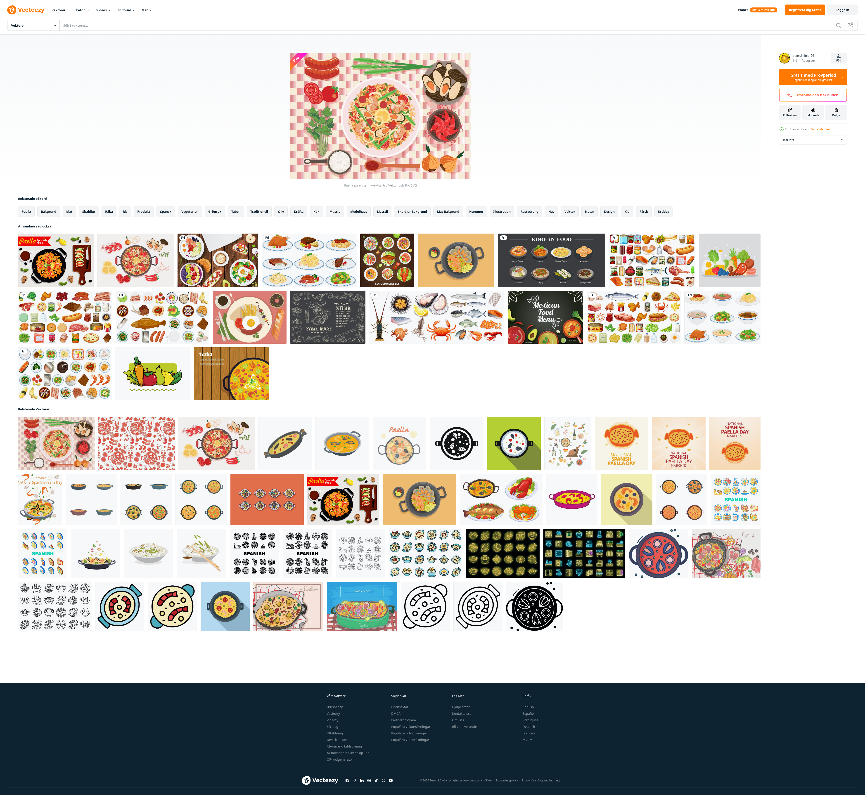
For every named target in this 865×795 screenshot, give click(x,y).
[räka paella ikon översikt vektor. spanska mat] (425, 606)
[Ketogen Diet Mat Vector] (730, 260)
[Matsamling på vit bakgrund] (64, 373)
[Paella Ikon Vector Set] (267, 499)
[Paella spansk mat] (56, 260)
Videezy (332, 720)
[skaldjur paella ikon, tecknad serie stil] (285, 443)
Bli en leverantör (464, 726)
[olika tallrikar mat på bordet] (218, 260)
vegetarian (189, 211)
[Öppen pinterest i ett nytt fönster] (369, 780)
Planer (743, 10)
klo (627, 211)
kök (316, 211)
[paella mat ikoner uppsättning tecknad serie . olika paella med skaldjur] (146, 499)
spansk (165, 211)
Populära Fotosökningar (409, 733)
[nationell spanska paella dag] (40, 499)
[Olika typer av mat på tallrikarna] (309, 260)
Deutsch (529, 726)
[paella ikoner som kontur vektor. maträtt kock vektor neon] (503, 553)
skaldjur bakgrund (412, 211)
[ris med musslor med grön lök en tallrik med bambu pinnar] (201, 553)
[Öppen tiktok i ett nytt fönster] (376, 780)
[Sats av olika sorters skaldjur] (436, 317)
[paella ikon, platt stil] (514, 443)
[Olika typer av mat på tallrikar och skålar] (722, 317)
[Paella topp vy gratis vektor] (231, 373)
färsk (644, 211)
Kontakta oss (461, 713)
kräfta (298, 211)
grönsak (214, 211)
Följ (838, 60)
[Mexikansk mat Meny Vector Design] (545, 317)
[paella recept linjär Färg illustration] (658, 553)
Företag (332, 726)
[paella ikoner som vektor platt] (425, 553)
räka (109, 211)
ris (125, 211)
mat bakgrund (448, 211)
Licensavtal (399, 707)
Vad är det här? (820, 129)
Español (529, 713)
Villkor (488, 780)
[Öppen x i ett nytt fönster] (383, 780)
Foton (80, 10)
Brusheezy (335, 707)
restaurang (529, 211)
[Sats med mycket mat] (652, 260)
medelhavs (358, 211)
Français (529, 733)
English (528, 707)
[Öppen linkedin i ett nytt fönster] (362, 780)
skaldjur (88, 211)
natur (589, 211)
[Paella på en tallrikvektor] (56, 443)
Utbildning (335, 733)
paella (26, 211)
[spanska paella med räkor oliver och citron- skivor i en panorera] (626, 499)
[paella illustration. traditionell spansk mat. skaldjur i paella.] (399, 443)
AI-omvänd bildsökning (344, 746)
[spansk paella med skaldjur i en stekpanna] (95, 553)
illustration (502, 211)
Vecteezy (333, 713)
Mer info (788, 140)
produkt (143, 211)
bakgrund (48, 211)
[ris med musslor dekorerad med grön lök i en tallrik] (148, 553)
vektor (569, 211)
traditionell (259, 211)
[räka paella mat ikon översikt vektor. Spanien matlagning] (477, 606)
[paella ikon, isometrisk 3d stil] (342, 443)
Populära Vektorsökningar (410, 726)
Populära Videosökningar (410, 740)
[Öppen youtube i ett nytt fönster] (391, 780)
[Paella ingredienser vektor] (135, 260)
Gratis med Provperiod (813, 77)
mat (69, 211)
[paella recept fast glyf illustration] (534, 606)
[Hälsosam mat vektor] (152, 373)
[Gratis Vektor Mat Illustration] (250, 317)
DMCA (396, 713)
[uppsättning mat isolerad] (634, 317)
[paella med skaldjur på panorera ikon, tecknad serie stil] (571, 499)
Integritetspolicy (507, 780)
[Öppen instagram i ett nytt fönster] (354, 780)
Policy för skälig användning (541, 780)
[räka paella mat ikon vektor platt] (119, 606)
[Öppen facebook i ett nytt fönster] (347, 780)
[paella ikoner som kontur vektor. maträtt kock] (55, 606)
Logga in (842, 10)
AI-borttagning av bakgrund (348, 753)
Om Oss (458, 720)
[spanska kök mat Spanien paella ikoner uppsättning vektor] (736, 499)
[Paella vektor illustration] (456, 260)
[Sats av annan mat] (162, 317)
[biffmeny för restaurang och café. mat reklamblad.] (327, 317)
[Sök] (838, 25)
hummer (476, 211)
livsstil (382, 211)
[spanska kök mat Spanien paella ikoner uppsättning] (360, 553)
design (609, 211)
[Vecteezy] (25, 9)
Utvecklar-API (337, 740)
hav (551, 211)
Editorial (124, 10)
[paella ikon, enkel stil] (456, 443)
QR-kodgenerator (340, 759)
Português (530, 720)
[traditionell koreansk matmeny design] (551, 260)
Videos (101, 10)
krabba (663, 211)
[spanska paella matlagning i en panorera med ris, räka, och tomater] (225, 606)
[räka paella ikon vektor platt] (172, 606)
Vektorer (58, 10)
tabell (235, 211)
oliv (281, 211)
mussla (334, 211)
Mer (145, 10)
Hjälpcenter (461, 707)
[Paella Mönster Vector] (136, 443)
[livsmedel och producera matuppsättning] (65, 317)
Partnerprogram (403, 720)
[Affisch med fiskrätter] (387, 260)
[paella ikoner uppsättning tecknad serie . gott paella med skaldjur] (91, 499)
